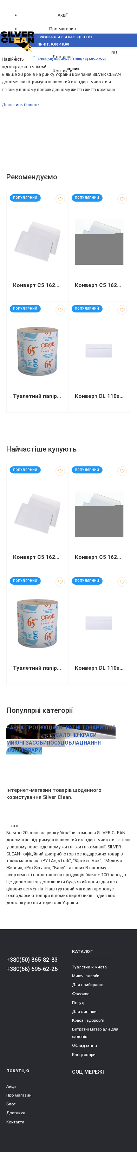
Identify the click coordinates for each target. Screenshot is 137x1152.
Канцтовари (84, 1054)
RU (114, 52)
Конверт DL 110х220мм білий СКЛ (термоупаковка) (99, 396)
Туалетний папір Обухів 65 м (37, 396)
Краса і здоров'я (88, 1020)
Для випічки (84, 1011)
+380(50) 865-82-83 (32, 959)
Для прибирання (88, 984)
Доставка (15, 1112)
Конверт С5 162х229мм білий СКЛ (99, 285)
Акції (62, 15)
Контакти (15, 1122)
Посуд (78, 1002)
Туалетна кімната (89, 967)
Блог (10, 1104)
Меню (18, 57)
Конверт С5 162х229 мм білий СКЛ (37, 285)
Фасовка (81, 993)
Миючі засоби (85, 975)
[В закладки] (60, 199)
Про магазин (62, 28)
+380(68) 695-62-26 (32, 969)
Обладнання (84, 1045)
